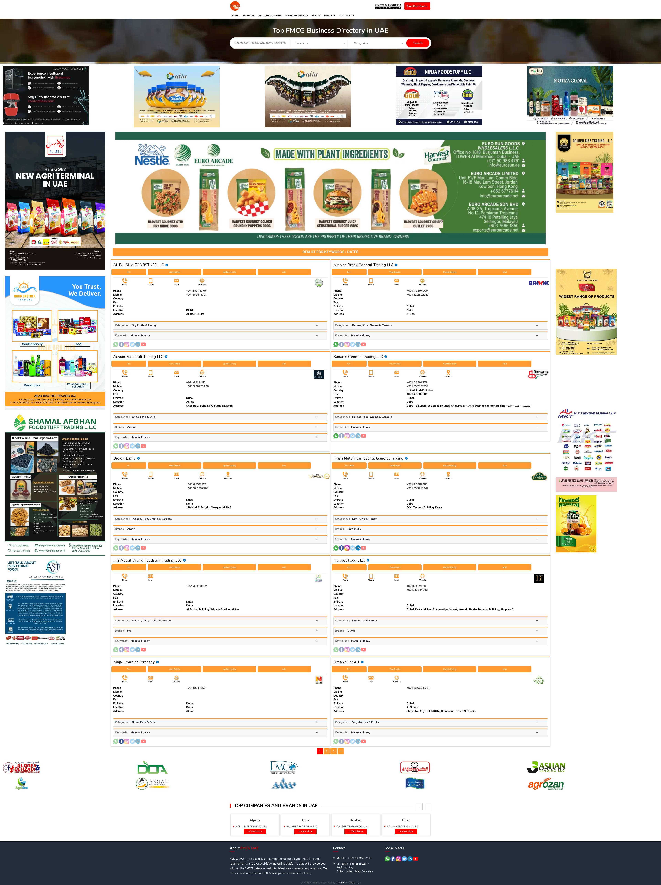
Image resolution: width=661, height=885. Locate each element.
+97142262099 (416, 586)
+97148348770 (196, 290)
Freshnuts (354, 529)
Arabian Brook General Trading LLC (363, 265)
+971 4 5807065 (417, 484)
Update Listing (229, 272)
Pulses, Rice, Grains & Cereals (372, 325)
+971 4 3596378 (417, 382)
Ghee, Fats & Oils (143, 417)
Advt (284, 272)
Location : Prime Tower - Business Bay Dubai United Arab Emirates (355, 867)
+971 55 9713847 (417, 488)
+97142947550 (196, 687)
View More (256, 831)
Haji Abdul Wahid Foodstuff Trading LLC (147, 560)
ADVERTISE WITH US (296, 15)
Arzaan (131, 427)
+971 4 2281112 (196, 382)
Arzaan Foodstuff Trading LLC (138, 356)
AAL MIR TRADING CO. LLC (251, 826)
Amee (131, 529)
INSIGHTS (329, 15)
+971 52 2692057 (418, 294)
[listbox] (419, 806)
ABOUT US (248, 15)
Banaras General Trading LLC (358, 356)
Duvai (351, 631)
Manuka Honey (140, 335)
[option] (68, 96)
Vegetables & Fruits (365, 722)
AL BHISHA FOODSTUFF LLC (138, 265)
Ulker (356, 820)
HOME (235, 15)
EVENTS (316, 15)
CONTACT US (346, 15)
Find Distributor (417, 6)
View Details (174, 272)
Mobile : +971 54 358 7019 (354, 858)
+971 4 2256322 (196, 586)
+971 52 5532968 (197, 488)
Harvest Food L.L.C (349, 560)
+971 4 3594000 (417, 290)
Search (418, 43)
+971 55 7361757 (417, 386)
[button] (320, 43)
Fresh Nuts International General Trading (368, 458)
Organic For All (346, 662)
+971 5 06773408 (197, 386)
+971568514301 (196, 294)
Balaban (305, 820)
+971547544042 (417, 589)
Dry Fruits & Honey (144, 325)
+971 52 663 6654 (418, 687)
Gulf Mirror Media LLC (348, 882)
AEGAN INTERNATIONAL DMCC (405, 826)
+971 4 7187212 (196, 484)
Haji (129, 631)
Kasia (406, 820)
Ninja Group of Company (134, 662)
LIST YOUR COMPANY (269, 15)
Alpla (255, 820)
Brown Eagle (124, 458)
